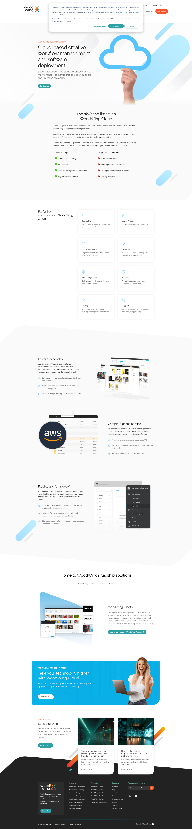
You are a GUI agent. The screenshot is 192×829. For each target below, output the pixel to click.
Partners (115, 796)
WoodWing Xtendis (97, 796)
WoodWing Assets (97, 790)
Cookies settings (100, 26)
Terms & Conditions (75, 824)
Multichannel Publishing (76, 790)
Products (94, 783)
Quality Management (75, 802)
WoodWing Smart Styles (99, 802)
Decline (132, 26)
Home (40, 22)
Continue (116, 26)
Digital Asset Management (77, 787)
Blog (113, 790)
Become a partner (117, 799)
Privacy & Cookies (60, 824)
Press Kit (115, 805)
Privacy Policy (124, 12)
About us (115, 787)
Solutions (46, 22)
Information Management (77, 796)
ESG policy (115, 793)
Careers (114, 802)
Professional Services (75, 805)
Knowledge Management (77, 799)
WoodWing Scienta (97, 793)
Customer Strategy (75, 808)
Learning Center (117, 808)
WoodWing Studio (97, 787)
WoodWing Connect (97, 799)
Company (115, 783)
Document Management (76, 793)
